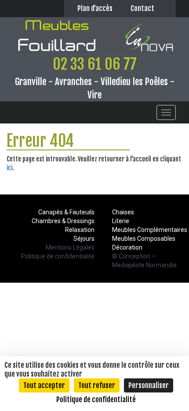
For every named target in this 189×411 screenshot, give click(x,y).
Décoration (127, 247)
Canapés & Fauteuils (66, 212)
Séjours (83, 238)
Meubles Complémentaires (149, 229)
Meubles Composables (143, 238)
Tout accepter (44, 385)
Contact (142, 8)
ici (9, 168)
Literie (120, 220)
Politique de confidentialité (57, 256)
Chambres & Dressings (63, 220)
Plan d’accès (95, 8)
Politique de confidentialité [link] (96, 399)
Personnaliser (148, 385)
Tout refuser (96, 385)
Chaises (123, 212)
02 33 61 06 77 (95, 64)
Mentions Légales (70, 247)
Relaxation (79, 229)
